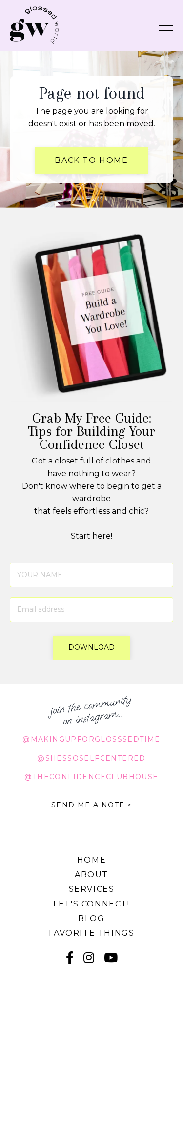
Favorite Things (92, 933)
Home (91, 860)
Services (92, 889)
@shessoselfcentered (91, 758)
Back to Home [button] (91, 160)
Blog (91, 918)
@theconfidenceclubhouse (91, 776)
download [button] (91, 647)
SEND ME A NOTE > (91, 805)
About (91, 874)
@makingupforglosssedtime (91, 739)
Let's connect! (91, 903)
